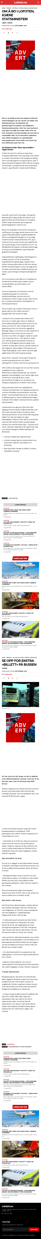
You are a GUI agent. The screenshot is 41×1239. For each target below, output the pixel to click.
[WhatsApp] (17, 33)
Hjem (3, 8)
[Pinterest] (12, 33)
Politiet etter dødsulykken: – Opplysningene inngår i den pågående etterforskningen (20, 533)
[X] (8, 33)
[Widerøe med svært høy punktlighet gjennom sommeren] (20, 570)
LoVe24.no (8, 29)
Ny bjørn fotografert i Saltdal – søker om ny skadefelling (20, 545)
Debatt (8, 8)
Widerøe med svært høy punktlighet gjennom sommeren (17, 510)
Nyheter (9, 23)
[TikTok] (8, 1214)
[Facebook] (4, 33)
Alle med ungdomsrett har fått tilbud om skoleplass (19, 522)
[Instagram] (5, 1214)
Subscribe (34, 1229)
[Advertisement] (20, 95)
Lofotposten (13, 498)
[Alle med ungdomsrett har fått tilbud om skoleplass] (20, 600)
